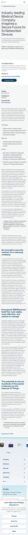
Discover (6, 468)
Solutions (6, 464)
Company (6, 477)
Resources (6, 473)
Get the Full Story (6, 102)
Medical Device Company (9, 6)
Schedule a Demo (9, 80)
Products (6, 459)
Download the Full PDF (7, 434)
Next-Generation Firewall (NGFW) (10, 76)
